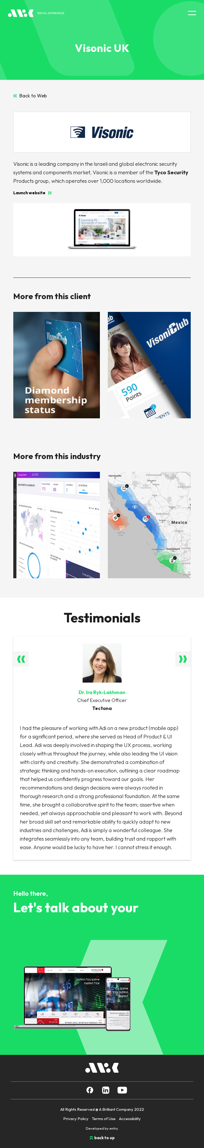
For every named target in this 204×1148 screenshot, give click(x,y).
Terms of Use (104, 1118)
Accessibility (130, 1118)
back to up (104, 1138)
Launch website (29, 193)
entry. (113, 1128)
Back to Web (33, 96)
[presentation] (21, 659)
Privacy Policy (75, 1118)
